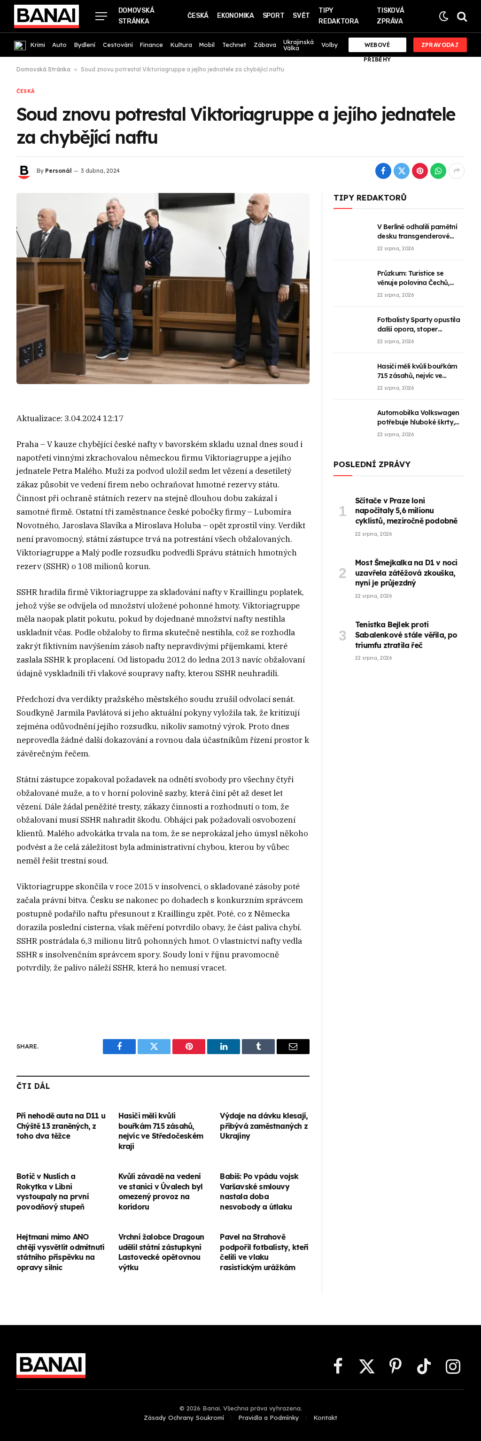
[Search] (461, 16)
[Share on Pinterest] (420, 171)
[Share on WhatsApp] (438, 171)
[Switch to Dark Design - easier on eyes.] (443, 16)
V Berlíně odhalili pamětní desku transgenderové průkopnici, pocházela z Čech (417, 232)
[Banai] (46, 16)
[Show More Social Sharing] (457, 171)
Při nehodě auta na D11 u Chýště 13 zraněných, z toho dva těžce (60, 1126)
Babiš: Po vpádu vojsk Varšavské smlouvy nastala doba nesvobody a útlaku (259, 1191)
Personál (58, 170)
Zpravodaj (440, 44)
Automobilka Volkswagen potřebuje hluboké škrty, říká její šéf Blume (418, 417)
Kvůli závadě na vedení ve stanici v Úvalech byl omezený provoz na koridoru (160, 1191)
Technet (234, 44)
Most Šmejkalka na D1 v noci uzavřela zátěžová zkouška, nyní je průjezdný (406, 573)
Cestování (118, 44)
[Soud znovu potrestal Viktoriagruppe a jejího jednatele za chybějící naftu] (163, 289)
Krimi (38, 44)
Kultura (181, 44)
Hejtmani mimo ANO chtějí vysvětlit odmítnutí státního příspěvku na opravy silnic (60, 1252)
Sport (274, 16)
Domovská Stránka (136, 16)
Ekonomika (235, 16)
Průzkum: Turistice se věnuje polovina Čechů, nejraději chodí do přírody (418, 278)
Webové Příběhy (377, 46)
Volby (329, 44)
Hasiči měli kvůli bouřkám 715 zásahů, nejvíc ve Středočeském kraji (160, 1131)
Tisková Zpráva (390, 16)
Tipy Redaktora (338, 16)
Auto (59, 44)
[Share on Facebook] (383, 171)
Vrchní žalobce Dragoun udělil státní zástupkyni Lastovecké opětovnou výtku (161, 1252)
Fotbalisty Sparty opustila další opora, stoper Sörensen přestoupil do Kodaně (418, 325)
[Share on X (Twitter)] (402, 171)
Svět (301, 16)
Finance (151, 44)
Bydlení (84, 44)
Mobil (207, 44)
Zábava (265, 44)
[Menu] (101, 16)
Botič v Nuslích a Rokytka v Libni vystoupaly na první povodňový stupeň (52, 1191)
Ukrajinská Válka (298, 45)
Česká (198, 16)
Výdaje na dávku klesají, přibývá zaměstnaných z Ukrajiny (264, 1126)
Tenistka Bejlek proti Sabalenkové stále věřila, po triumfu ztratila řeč (406, 635)
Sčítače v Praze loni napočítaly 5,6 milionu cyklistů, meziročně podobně (406, 511)
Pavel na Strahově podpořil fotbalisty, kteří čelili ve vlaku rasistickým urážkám (264, 1252)
